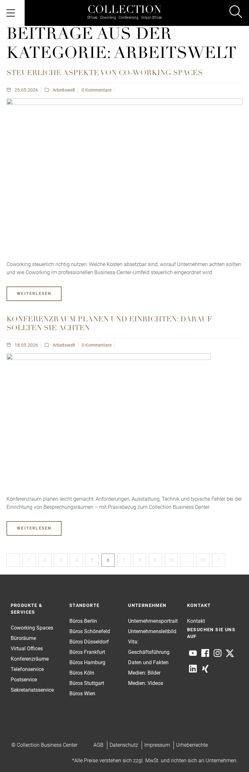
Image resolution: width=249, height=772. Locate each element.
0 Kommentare (97, 90)
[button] (231, 754)
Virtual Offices (27, 648)
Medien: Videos (145, 683)
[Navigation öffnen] (12, 13)
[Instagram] (217, 653)
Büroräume (23, 638)
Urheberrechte (192, 745)
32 (203, 560)
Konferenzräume (30, 659)
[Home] (124, 7)
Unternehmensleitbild (152, 631)
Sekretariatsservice (32, 690)
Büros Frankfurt (87, 652)
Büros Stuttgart (86, 683)
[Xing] (205, 669)
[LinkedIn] (193, 669)
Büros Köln (81, 673)
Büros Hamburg (87, 662)
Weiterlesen (34, 293)
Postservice (24, 680)
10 (171, 560)
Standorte (84, 605)
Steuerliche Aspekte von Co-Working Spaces (104, 73)
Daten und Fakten (148, 662)
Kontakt (196, 621)
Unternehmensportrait (153, 621)
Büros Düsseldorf (89, 642)
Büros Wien (82, 693)
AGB (98, 745)
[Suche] (236, 13)
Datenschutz (124, 745)
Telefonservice (27, 669)
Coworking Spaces (32, 628)
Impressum (157, 745)
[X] (230, 653)
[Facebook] (205, 653)
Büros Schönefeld (89, 631)
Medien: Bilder (144, 673)
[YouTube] (193, 653)
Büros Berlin (83, 621)
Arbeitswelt (64, 90)
